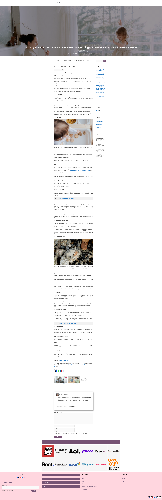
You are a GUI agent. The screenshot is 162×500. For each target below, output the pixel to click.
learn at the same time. (63, 360)
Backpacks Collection (99, 119)
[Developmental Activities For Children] (87, 379)
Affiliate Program (84, 487)
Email (4, 485)
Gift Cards (83, 481)
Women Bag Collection (99, 129)
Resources (94, 2)
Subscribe (33, 490)
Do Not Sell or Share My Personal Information (89, 486)
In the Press (84, 480)
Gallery (83, 483)
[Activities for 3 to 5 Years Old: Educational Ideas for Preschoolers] (74, 379)
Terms (149, 496)
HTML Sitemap (156, 496)
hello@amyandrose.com (8, 482)
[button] (107, 3)
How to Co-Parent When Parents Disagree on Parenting (100, 70)
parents (71, 353)
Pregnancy (123, 478)
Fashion (97, 105)
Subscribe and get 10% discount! (7, 490)
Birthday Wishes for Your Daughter (67, 198)
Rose (55, 64)
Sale (99, 2)
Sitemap (160, 496)
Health (97, 107)
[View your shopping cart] (106, 3)
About (103, 2)
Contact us (83, 478)
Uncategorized (98, 127)
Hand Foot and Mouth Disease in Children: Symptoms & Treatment (101, 80)
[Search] (104, 61)
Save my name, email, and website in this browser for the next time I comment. (71, 433)
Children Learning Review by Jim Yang (68, 323)
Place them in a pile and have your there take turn (80, 170)
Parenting (83, 50)
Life (96, 108)
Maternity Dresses (99, 124)
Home (91, 2)
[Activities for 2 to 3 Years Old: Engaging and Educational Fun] (60, 379)
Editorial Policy (84, 489)
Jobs (82, 484)
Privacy (152, 496)
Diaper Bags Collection (99, 121)
